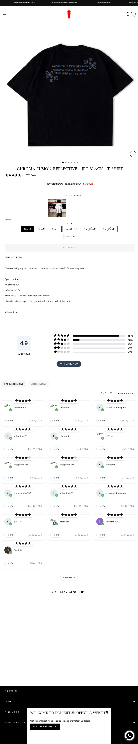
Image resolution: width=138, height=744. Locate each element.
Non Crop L (108, 229)
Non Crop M (90, 229)
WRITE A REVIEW (69, 363)
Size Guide (69, 236)
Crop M (41, 229)
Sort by (107, 392)
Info (8, 701)
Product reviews (14, 383)
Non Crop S (71, 229)
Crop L (55, 229)
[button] (70, 175)
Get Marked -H (45, 726)
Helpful (9, 420)
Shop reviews (39, 383)
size (70, 223)
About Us (11, 691)
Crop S (27, 229)
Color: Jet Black (70, 196)
